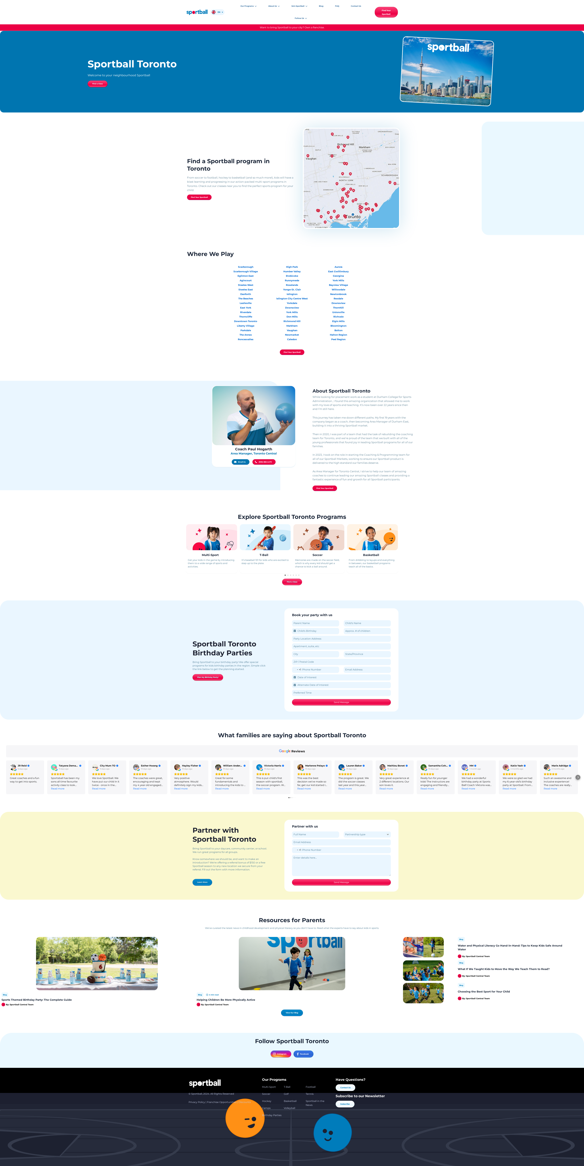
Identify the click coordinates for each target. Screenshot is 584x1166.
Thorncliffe (245, 316)
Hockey (266, 1101)
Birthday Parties (272, 1115)
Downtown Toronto (245, 321)
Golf (286, 1093)
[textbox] (364, 834)
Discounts (244, 1102)
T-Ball (264, 555)
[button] (255, 6)
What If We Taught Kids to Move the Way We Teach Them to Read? (504, 969)
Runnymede (292, 280)
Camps (266, 1108)
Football (311, 1086)
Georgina (338, 275)
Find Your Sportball (199, 197)
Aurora (338, 266)
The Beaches (245, 298)
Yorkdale (292, 303)
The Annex (246, 334)
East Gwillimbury (338, 271)
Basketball (371, 555)
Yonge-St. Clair (292, 289)
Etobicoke (292, 275)
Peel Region (338, 339)
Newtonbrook (338, 294)
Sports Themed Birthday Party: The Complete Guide (37, 999)
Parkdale (245, 330)
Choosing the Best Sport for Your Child (484, 991)
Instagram (282, 1054)
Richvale (338, 316)
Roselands (292, 285)
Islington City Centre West (292, 298)
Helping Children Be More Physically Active (226, 999)
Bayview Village (338, 285)
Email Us (242, 462)
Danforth (245, 294)
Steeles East (245, 289)
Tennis (310, 1093)
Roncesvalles (245, 339)
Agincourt (246, 280)
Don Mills (292, 316)
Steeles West (245, 285)
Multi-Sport (210, 555)
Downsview (292, 307)
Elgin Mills (338, 321)
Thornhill (338, 307)
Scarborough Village (245, 271)
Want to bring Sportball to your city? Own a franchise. (292, 27)
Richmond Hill (292, 321)
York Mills (292, 312)
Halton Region (338, 334)
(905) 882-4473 (265, 462)
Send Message (341, 702)
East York (245, 307)
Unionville (338, 312)
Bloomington (338, 325)
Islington (292, 294)
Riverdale (245, 312)
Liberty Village (245, 325)
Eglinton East (246, 275)
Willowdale (338, 289)
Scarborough (245, 266)
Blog (5, 995)
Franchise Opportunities (221, 1102)
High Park (292, 266)
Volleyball (289, 1108)
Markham (292, 325)
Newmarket (292, 334)
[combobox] (296, 670)
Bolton (338, 330)
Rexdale (338, 298)
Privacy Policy (197, 1102)
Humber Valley (292, 271)
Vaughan (292, 330)
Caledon (292, 339)
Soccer (318, 555)
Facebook (304, 1054)
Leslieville (246, 303)
